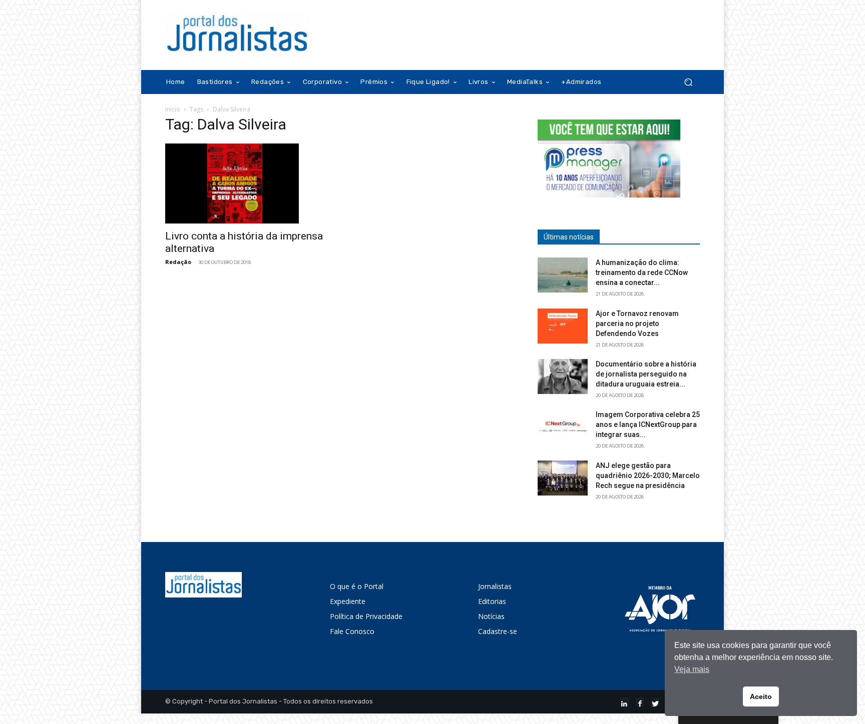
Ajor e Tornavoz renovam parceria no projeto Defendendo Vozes (637, 324)
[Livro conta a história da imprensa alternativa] (246, 184)
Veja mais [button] (691, 669)
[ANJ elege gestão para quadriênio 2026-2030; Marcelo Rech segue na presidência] (563, 478)
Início (172, 109)
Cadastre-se (497, 631)
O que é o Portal (356, 586)
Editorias (492, 601)
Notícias (491, 616)
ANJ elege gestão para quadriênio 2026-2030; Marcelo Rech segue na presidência (648, 476)
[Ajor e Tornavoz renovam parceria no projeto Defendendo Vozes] (563, 326)
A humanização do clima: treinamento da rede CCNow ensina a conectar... (642, 272)
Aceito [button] (761, 696)
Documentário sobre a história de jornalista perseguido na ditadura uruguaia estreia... (646, 374)
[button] (688, 82)
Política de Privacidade (366, 616)
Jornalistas (495, 586)
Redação (178, 262)
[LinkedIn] (624, 702)
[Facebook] (640, 702)
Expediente (347, 601)
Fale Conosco (352, 631)
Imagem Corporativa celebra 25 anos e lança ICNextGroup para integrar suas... (648, 424)
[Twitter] (655, 702)
